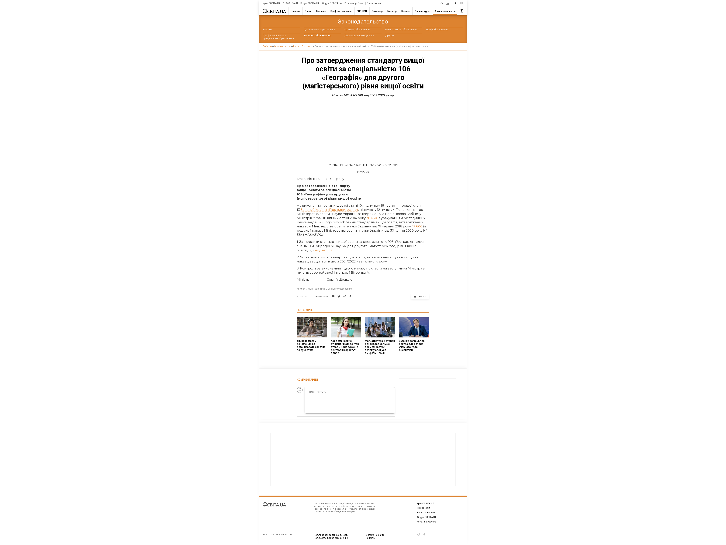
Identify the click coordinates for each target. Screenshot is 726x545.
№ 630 (371, 218)
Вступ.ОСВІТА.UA (309, 3)
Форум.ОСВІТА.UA (332, 3)
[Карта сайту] (447, 3)
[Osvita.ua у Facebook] (424, 534)
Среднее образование (357, 29)
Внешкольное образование (401, 29)
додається (323, 250)
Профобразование (437, 29)
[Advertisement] (363, 128)
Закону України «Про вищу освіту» (329, 210)
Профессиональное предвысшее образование (278, 37)
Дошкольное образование (319, 29)
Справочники (374, 3)
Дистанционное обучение (359, 35)
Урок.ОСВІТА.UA (271, 3)
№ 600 (417, 226)
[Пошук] (442, 3)
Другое (389, 35)
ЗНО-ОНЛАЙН (290, 3)
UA (461, 3)
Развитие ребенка (354, 3)
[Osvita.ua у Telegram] (418, 534)
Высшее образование (317, 35)
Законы (267, 29)
